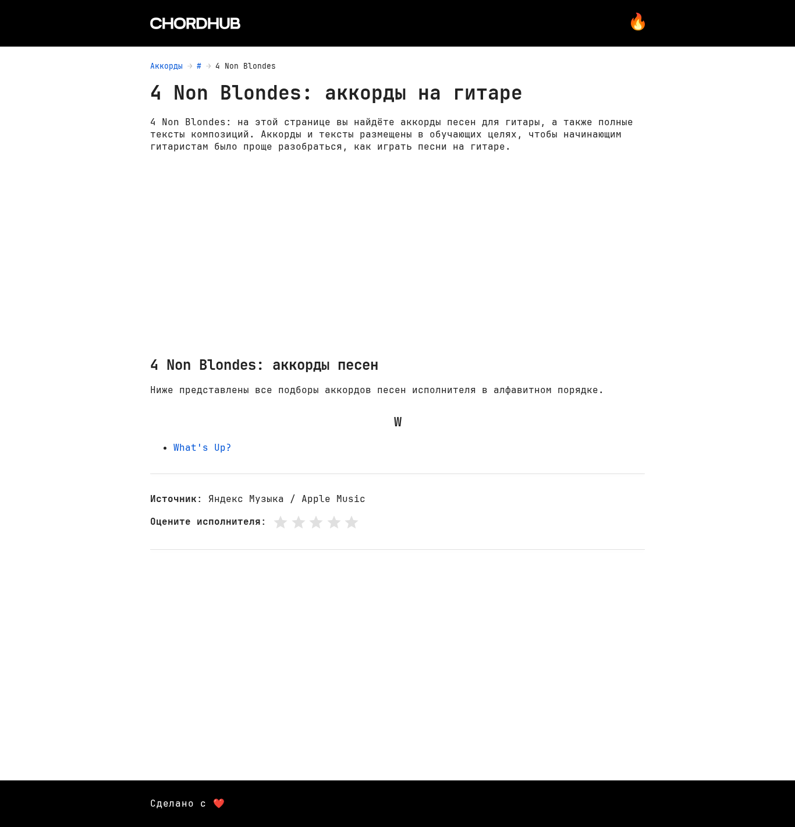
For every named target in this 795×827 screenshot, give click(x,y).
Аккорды (166, 66)
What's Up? (202, 447)
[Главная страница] (195, 23)
